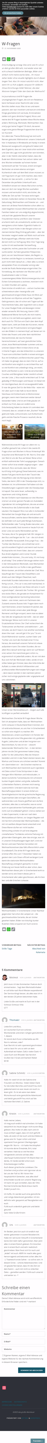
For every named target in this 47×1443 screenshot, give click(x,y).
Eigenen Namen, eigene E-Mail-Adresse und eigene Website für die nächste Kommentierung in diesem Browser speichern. (22, 1358)
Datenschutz (20, 1402)
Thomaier (14, 1020)
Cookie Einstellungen (12, 1405)
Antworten (39, 977)
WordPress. (35, 1418)
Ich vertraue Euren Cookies (12, 13)
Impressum (7, 1402)
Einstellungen (11, 7)
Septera (24, 1418)
